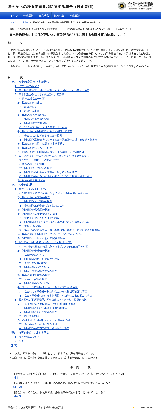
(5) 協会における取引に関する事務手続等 (41, 143)
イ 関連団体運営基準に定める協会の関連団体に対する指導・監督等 (58, 139)
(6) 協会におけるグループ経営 (34, 147)
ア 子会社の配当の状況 (33, 279)
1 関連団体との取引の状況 (30, 189)
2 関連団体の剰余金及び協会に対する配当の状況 (43, 242)
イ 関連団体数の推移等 (33, 123)
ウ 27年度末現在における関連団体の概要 (43, 127)
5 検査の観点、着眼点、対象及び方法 (37, 160)
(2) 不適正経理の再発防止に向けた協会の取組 (43, 320)
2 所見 (19, 341)
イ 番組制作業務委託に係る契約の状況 (41, 205)
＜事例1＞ (17, 377)
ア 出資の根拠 (28, 106)
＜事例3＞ (17, 396)
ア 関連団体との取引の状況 (35, 168)
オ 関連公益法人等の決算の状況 (38, 271)
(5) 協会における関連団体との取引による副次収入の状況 (50, 234)
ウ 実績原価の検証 (30, 226)
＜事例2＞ (17, 387)
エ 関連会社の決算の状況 (34, 267)
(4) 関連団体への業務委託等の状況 (37, 213)
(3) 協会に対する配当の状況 (33, 275)
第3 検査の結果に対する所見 (30, 332)
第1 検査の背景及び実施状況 (30, 81)
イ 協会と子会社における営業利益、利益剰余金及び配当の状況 (55, 295)
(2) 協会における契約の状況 (33, 197)
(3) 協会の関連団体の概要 (32, 115)
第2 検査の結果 (22, 184)
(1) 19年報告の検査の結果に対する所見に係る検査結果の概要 (52, 193)
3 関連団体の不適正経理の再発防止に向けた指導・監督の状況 (51, 299)
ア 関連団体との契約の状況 (35, 201)
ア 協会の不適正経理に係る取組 (38, 324)
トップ (13, 22)
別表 (14, 345)
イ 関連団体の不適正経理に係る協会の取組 (44, 328)
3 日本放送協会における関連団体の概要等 (39, 94)
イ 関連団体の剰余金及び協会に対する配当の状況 (48, 172)
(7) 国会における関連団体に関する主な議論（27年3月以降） (52, 151)
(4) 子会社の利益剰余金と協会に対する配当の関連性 (47, 287)
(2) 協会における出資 (29, 102)
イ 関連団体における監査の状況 (38, 312)
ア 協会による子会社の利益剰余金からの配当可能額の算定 (53, 291)
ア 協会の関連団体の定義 (34, 119)
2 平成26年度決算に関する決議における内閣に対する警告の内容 (52, 90)
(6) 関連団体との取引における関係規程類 (41, 238)
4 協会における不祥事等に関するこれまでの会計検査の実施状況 (52, 156)
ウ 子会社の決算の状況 (33, 263)
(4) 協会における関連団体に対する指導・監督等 (44, 131)
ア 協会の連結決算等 (31, 254)
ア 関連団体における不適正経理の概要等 (43, 308)
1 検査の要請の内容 (27, 86)
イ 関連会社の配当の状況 (34, 283)
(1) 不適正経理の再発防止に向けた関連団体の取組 (46, 303)
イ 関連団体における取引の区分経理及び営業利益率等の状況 (54, 222)
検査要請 (24, 22)
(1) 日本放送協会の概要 (31, 98)
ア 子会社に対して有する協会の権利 (40, 135)
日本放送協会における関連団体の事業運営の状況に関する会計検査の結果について (68, 22)
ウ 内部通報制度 (29, 316)
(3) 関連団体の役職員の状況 (33, 209)
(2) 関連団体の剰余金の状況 (33, 250)
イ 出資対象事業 (29, 110)
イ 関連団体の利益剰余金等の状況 (39, 258)
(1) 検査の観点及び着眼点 (32, 164)
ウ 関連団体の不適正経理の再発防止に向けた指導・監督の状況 (55, 176)
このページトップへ (144, 407)
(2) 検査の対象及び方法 (31, 180)
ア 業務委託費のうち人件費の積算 (39, 217)
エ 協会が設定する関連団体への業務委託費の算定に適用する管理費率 (59, 230)
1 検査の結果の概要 (27, 337)
